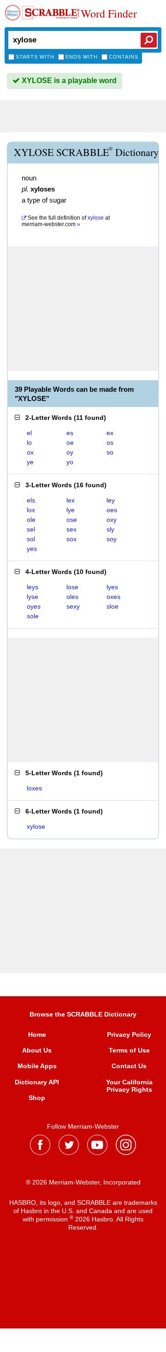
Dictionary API (37, 1082)
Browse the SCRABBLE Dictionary (83, 1014)
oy (69, 452)
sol (31, 539)
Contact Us (129, 1066)
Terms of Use (129, 1050)
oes (112, 510)
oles (72, 596)
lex (70, 500)
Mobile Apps (37, 1066)
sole (33, 616)
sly (110, 529)
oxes (113, 596)
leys (32, 587)
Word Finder (109, 13)
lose (72, 587)
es (69, 433)
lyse (32, 596)
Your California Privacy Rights (129, 1085)
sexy (73, 606)
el (29, 433)
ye (30, 462)
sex (71, 529)
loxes (34, 788)
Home (37, 1034)
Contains (123, 57)
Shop (37, 1097)
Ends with (81, 57)
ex (110, 433)
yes (32, 548)
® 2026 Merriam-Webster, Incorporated (83, 1182)
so (110, 452)
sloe (113, 606)
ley (111, 500)
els (31, 500)
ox (30, 452)
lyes (112, 587)
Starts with (35, 57)
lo (29, 442)
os (110, 442)
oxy (112, 519)
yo (69, 462)
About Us (37, 1050)
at (66, 221)
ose (71, 519)
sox (71, 539)
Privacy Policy (129, 1034)
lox (31, 510)
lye (70, 510)
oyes (34, 606)
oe (70, 442)
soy (112, 539)
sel (31, 529)
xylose (36, 826)
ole (31, 519)
